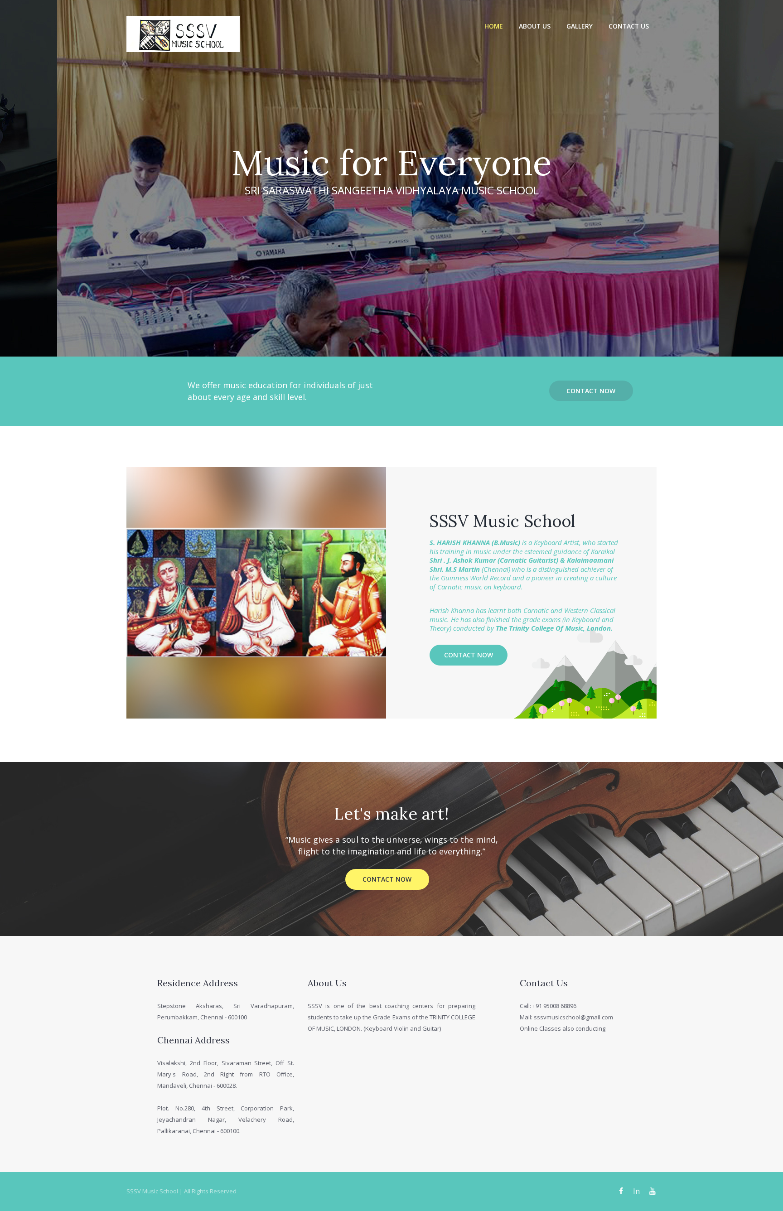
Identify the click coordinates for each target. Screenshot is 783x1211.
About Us (535, 26)
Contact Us (629, 26)
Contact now (468, 655)
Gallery (579, 26)
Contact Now (590, 390)
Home (493, 26)
